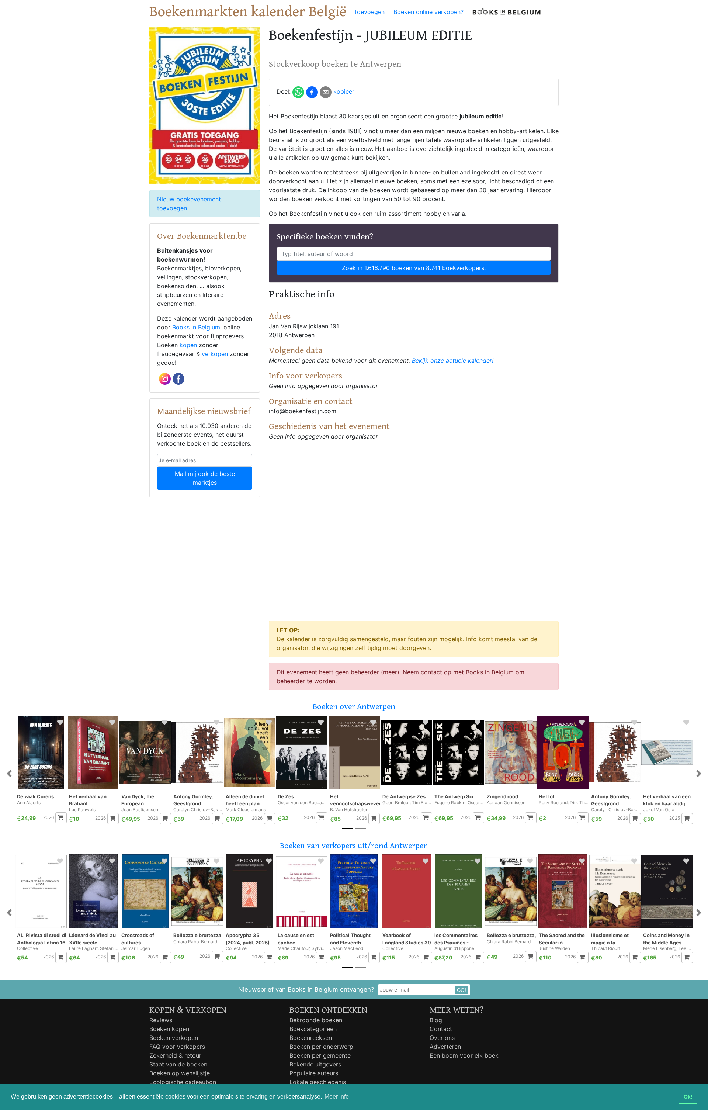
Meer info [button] (336, 1096)
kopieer (343, 91)
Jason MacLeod (346, 948)
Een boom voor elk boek (464, 1055)
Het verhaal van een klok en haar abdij (667, 800)
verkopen (215, 353)
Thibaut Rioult (605, 948)
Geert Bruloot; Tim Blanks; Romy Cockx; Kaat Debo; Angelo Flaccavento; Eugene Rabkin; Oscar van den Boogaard (407, 802)
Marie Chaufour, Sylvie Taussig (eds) (302, 948)
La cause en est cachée (296, 938)
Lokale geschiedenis (317, 1082)
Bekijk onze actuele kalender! (452, 360)
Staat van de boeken (178, 1064)
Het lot (547, 796)
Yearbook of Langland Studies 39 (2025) (406, 939)
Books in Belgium (196, 327)
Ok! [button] (688, 1097)
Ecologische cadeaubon (182, 1082)
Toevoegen (369, 11)
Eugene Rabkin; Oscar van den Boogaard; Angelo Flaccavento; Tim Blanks (459, 802)
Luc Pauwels (82, 809)
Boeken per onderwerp (321, 1046)
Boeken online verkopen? (428, 11)
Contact (441, 1029)
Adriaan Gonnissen (506, 802)
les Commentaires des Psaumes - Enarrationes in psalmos (456, 939)
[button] (9, 774)
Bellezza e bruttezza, (511, 935)
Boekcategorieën (313, 1029)
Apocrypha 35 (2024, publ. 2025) (248, 938)
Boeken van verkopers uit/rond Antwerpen (354, 845)
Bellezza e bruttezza (197, 935)
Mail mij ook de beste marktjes (205, 478)
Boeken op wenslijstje (179, 1073)
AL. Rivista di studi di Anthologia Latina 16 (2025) (41, 939)
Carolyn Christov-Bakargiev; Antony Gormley (198, 809)
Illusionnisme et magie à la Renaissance (610, 939)
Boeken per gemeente (320, 1055)
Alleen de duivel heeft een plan (245, 800)
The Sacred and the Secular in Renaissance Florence (562, 939)
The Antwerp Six (453, 796)
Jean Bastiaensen (139, 809)
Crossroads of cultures (137, 938)
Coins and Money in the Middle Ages (666, 938)
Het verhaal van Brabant (88, 800)
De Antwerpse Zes (404, 796)
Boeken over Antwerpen (354, 706)
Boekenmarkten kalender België (247, 11)
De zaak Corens (35, 796)
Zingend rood (502, 796)
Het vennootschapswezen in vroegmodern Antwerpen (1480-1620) (355, 800)
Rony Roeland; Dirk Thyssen (564, 802)
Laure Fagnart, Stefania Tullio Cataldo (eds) (94, 948)
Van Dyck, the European (137, 800)
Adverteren (445, 1046)
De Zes (286, 796)
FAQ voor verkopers (177, 1046)
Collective (27, 948)
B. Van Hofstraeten (349, 809)
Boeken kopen (169, 1029)
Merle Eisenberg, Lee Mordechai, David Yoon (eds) (668, 948)
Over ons (442, 1037)
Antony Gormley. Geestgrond (193, 800)
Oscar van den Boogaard (302, 802)
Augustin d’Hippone (454, 948)
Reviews (160, 1020)
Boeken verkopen (173, 1037)
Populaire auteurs (313, 1073)
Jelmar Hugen (135, 948)
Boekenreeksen (310, 1037)
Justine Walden (554, 948)
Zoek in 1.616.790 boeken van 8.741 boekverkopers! (414, 268)
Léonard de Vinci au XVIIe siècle (92, 938)
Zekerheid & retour (175, 1055)
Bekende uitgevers (315, 1064)
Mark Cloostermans (246, 809)
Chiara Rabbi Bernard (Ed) (198, 941)
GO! (461, 990)
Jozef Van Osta (658, 809)
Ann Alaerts (29, 802)
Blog (436, 1020)
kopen (188, 345)
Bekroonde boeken (315, 1020)
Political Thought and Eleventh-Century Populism (351, 939)
